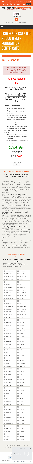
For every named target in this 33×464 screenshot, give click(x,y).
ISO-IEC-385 (22, 274)
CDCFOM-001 (9, 423)
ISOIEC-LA (22, 284)
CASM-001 (22, 393)
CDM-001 (22, 409)
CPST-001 (8, 374)
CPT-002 (8, 317)
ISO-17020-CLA (23, 314)
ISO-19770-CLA (9, 312)
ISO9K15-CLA (9, 287)
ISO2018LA (8, 295)
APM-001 (8, 436)
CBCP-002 (22, 336)
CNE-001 (8, 352)
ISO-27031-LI (23, 290)
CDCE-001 (22, 420)
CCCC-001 (8, 417)
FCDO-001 (8, 409)
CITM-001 (8, 333)
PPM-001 (22, 439)
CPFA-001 (8, 341)
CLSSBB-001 (22, 366)
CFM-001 (8, 339)
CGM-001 (22, 322)
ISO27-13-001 (9, 274)
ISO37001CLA (23, 298)
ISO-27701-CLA (23, 295)
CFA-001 (21, 317)
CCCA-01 (22, 412)
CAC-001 (21, 398)
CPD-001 (8, 439)
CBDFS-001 (8, 412)
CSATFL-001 (9, 379)
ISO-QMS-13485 (10, 306)
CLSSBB (8, 434)
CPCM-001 (8, 401)
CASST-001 (22, 382)
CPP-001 (8, 360)
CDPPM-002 (22, 331)
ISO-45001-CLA (23, 301)
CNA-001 (8, 358)
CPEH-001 (8, 428)
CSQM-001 (8, 393)
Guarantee (25, 445)
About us (19, 445)
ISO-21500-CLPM (23, 309)
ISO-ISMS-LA (22, 287)
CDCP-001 (22, 417)
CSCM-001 (8, 320)
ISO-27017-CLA (9, 314)
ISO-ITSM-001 (9, 271)
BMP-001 (22, 407)
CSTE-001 (22, 374)
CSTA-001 (22, 371)
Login (9, 22)
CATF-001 (22, 388)
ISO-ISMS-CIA (23, 271)
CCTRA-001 (8, 407)
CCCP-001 (22, 415)
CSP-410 (8, 398)
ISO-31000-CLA (23, 293)
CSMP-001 (8, 344)
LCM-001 (8, 355)
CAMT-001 (22, 377)
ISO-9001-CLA (9, 282)
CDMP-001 (22, 344)
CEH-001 (22, 434)
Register (15, 22)
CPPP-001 (8, 363)
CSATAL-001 (22, 379)
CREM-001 (8, 331)
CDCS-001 (8, 420)
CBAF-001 (22, 428)
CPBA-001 (22, 404)
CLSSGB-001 (9, 366)
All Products (12, 445)
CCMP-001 (8, 404)
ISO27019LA (9, 309)
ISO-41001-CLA (23, 306)
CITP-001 (8, 350)
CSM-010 (8, 325)
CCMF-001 (22, 401)
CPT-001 (8, 347)
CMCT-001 (8, 388)
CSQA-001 (22, 390)
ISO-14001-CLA (9, 293)
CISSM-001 (8, 426)
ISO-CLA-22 (22, 303)
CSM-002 (22, 333)
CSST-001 (8, 382)
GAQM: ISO (14, 56)
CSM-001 (22, 431)
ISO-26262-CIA (9, 298)
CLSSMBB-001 (9, 369)
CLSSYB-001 (22, 363)
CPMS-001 (8, 322)
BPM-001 (22, 436)
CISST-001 (22, 426)
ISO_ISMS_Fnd (9, 290)
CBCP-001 (22, 347)
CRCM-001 (8, 336)
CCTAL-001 (22, 385)
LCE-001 (21, 352)
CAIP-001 (22, 355)
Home (4, 56)
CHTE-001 (22, 350)
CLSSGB (8, 431)
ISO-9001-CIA (9, 279)
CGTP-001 (22, 341)
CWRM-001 (22, 320)
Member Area (8, 447)
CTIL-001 (22, 369)
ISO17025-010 (23, 312)
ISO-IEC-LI (8, 284)
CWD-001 (22, 358)
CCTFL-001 (8, 385)
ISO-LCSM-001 (9, 301)
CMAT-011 (8, 390)
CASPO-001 (9, 396)
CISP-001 (22, 423)
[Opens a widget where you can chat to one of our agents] (22, 454)
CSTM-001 (8, 371)
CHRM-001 (22, 325)
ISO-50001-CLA (23, 276)
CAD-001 (22, 396)
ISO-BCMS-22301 (10, 276)
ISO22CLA (8, 303)
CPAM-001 (22, 339)
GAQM (8, 56)
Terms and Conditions (16, 162)
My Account (24, 22)
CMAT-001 (8, 377)
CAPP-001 (22, 360)
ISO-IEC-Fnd (22, 282)
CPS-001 (21, 328)
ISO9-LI (21, 279)
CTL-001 (8, 328)
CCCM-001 (8, 415)
